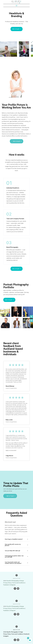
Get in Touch (10, 496)
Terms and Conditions (18, 583)
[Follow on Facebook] (15, 588)
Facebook (6, 585)
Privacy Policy (7, 583)
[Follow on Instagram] (18, 588)
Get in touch (15, 29)
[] (31, 323)
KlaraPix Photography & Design (15, 581)
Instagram (12, 585)
